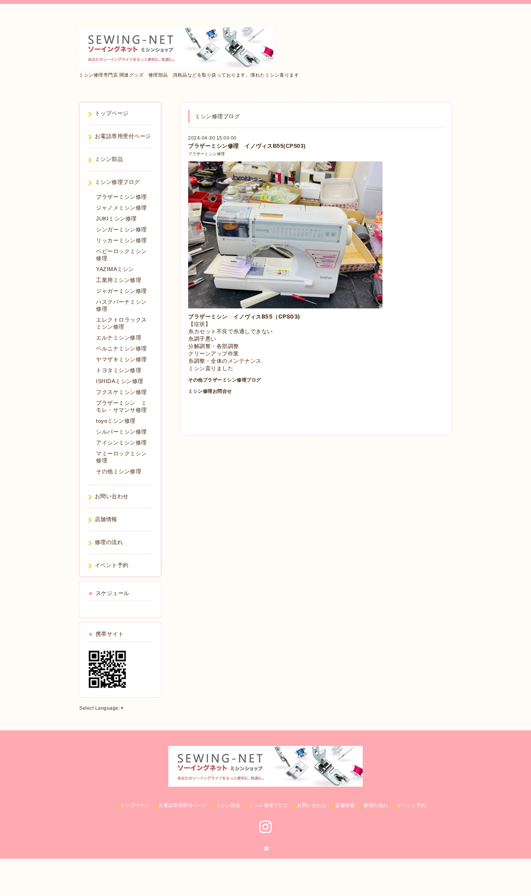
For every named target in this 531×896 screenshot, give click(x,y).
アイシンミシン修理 (121, 442)
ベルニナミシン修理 (121, 348)
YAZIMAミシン (115, 269)
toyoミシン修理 (116, 421)
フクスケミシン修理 (121, 392)
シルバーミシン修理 (121, 432)
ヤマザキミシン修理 (121, 359)
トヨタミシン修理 (118, 370)
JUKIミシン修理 (116, 218)
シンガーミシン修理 (121, 229)
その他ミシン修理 (118, 471)
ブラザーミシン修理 (206, 154)
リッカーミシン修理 (121, 240)
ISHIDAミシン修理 (119, 381)
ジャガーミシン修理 (121, 291)
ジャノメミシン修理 (121, 208)
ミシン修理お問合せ (210, 391)
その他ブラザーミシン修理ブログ (224, 380)
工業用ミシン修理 (118, 280)
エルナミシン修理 (118, 337)
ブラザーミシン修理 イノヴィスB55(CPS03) (247, 146)
